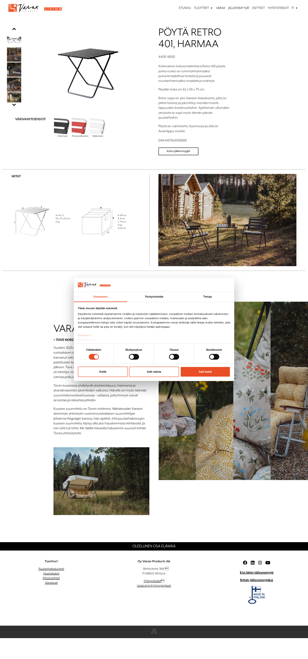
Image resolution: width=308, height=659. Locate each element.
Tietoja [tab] (207, 296)
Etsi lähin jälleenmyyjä (256, 572)
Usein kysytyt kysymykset (154, 585)
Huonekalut (51, 573)
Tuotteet (201, 8)
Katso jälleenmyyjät (178, 151)
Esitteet (258, 8)
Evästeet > (85, 335)
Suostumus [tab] (100, 296)
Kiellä (102, 371)
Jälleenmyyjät (239, 8)
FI (293, 8)
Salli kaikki (205, 371)
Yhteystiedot (278, 8)
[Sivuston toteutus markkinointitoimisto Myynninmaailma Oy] (154, 633)
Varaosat (51, 583)
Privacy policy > (88, 339)
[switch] (134, 357)
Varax (220, 8)
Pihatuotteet (51, 578)
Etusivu (185, 8)
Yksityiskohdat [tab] (154, 296)
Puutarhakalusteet (51, 569)
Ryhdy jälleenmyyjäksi (256, 580)
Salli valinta (154, 371)
